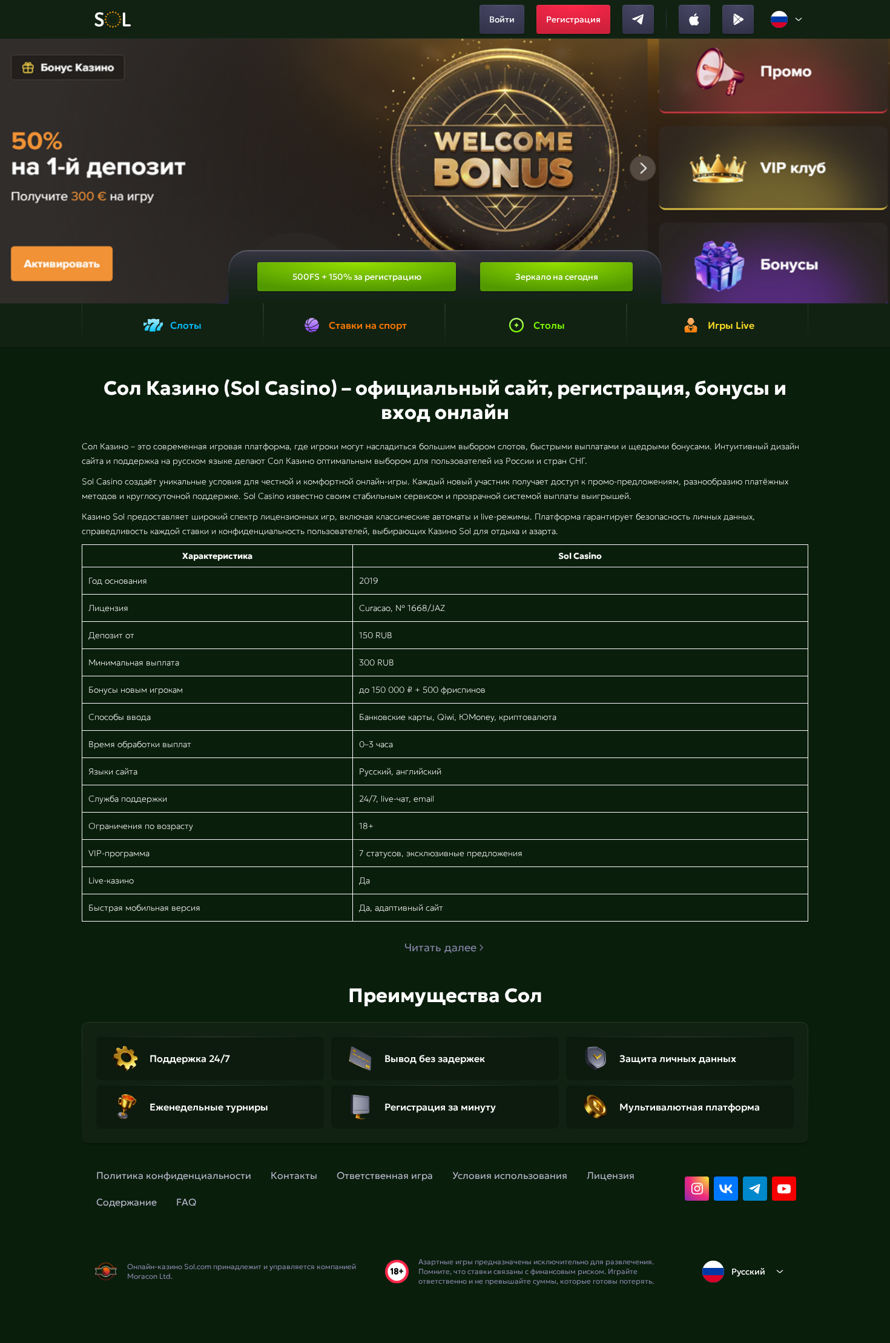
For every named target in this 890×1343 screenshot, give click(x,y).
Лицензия (611, 1175)
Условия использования (509, 1175)
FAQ (186, 1202)
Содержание (126, 1202)
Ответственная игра (385, 1175)
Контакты (294, 1175)
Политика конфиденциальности (173, 1175)
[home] (112, 19)
